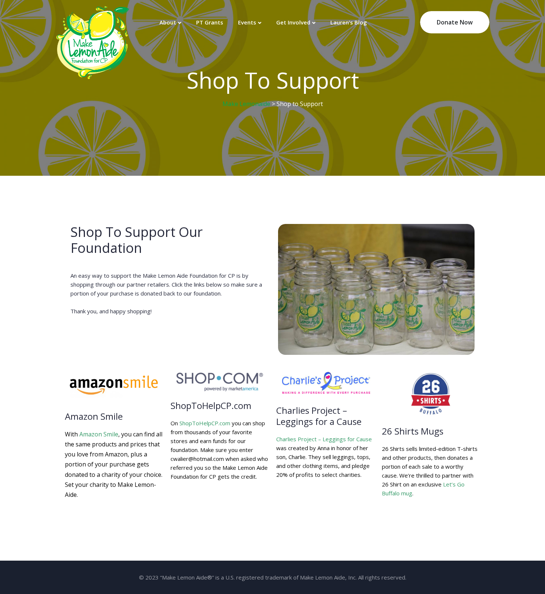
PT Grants (209, 22)
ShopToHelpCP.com (204, 423)
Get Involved (293, 22)
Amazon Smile (98, 434)
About (167, 22)
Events (247, 22)
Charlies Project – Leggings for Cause (324, 439)
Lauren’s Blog (348, 22)
